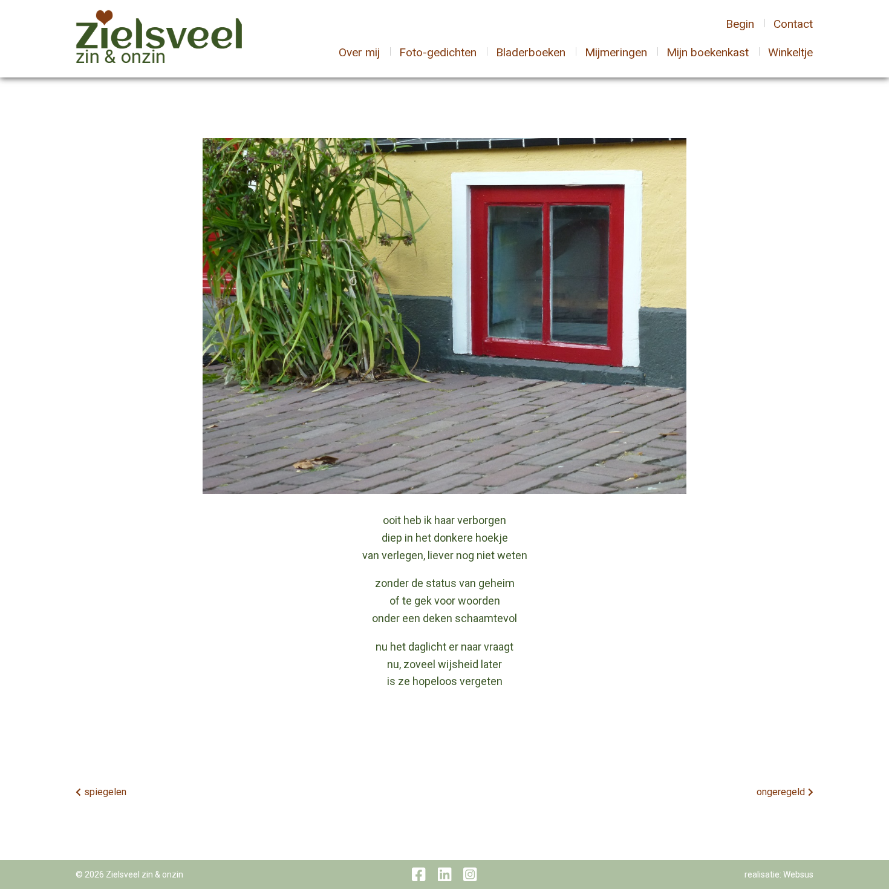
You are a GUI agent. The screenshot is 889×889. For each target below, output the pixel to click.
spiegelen (105, 792)
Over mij (359, 52)
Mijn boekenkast (707, 52)
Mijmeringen (616, 52)
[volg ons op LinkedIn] (444, 874)
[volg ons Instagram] (469, 874)
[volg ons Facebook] (418, 874)
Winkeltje (790, 52)
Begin (740, 24)
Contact (793, 24)
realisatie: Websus (778, 874)
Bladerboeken (530, 52)
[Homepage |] (159, 38)
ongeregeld (781, 792)
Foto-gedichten (438, 52)
